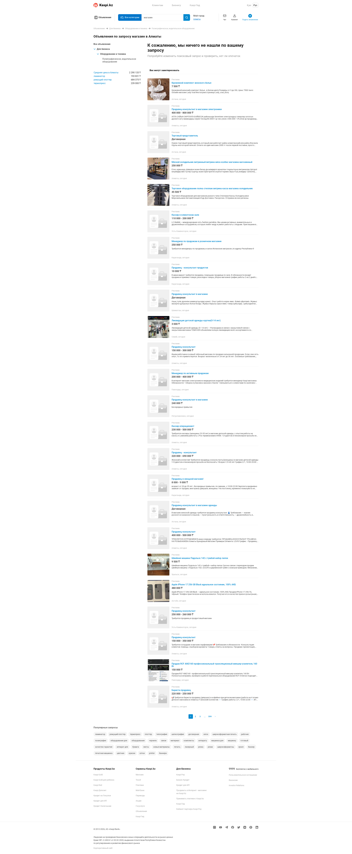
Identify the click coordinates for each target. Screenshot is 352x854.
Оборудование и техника (113, 54)
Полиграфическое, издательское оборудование (119, 60)
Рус (255, 5)
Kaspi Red (98, 785)
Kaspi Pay (180, 775)
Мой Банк (140, 790)
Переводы (140, 795)
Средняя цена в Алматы (106, 72)
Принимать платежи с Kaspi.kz (190, 798)
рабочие (245, 734)
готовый (244, 740)
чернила (153, 740)
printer (152, 753)
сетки (142, 753)
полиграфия (100, 740)
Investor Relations (236, 785)
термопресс (100, 83)
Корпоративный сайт (103, 848)
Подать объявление (250, 20)
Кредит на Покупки (102, 795)
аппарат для (122, 747)
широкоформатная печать (225, 734)
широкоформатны (225, 747)
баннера (163, 753)
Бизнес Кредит (182, 780)
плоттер (148, 734)
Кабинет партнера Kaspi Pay (189, 809)
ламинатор (99, 76)
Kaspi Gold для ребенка (104, 780)
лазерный (189, 747)
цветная (120, 753)
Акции (138, 801)
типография (161, 734)
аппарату (202, 740)
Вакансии (233, 780)
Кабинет (234, 20)
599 (210, 716)
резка (200, 747)
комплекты (189, 740)
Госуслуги (140, 806)
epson (241, 747)
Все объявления (102, 44)
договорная (193, 734)
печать (177, 747)
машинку (232, 740)
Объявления (104, 17)
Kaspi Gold (98, 775)
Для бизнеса (103, 49)
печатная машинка (103, 753)
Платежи (140, 785)
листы (146, 747)
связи (163, 740)
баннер (251, 747)
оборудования (138, 740)
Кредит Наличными (102, 806)
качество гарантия (103, 747)
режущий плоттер (103, 79)
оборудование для (119, 740)
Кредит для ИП (100, 801)
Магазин (140, 775)
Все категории (132, 17)
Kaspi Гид (140, 816)
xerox (206, 734)
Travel (138, 780)
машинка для (217, 740)
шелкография (178, 734)
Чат (224, 20)
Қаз (249, 5)
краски (132, 753)
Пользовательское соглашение (243, 775)
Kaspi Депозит (100, 790)
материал (175, 740)
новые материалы (161, 747)
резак (210, 747)
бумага (135, 747)
